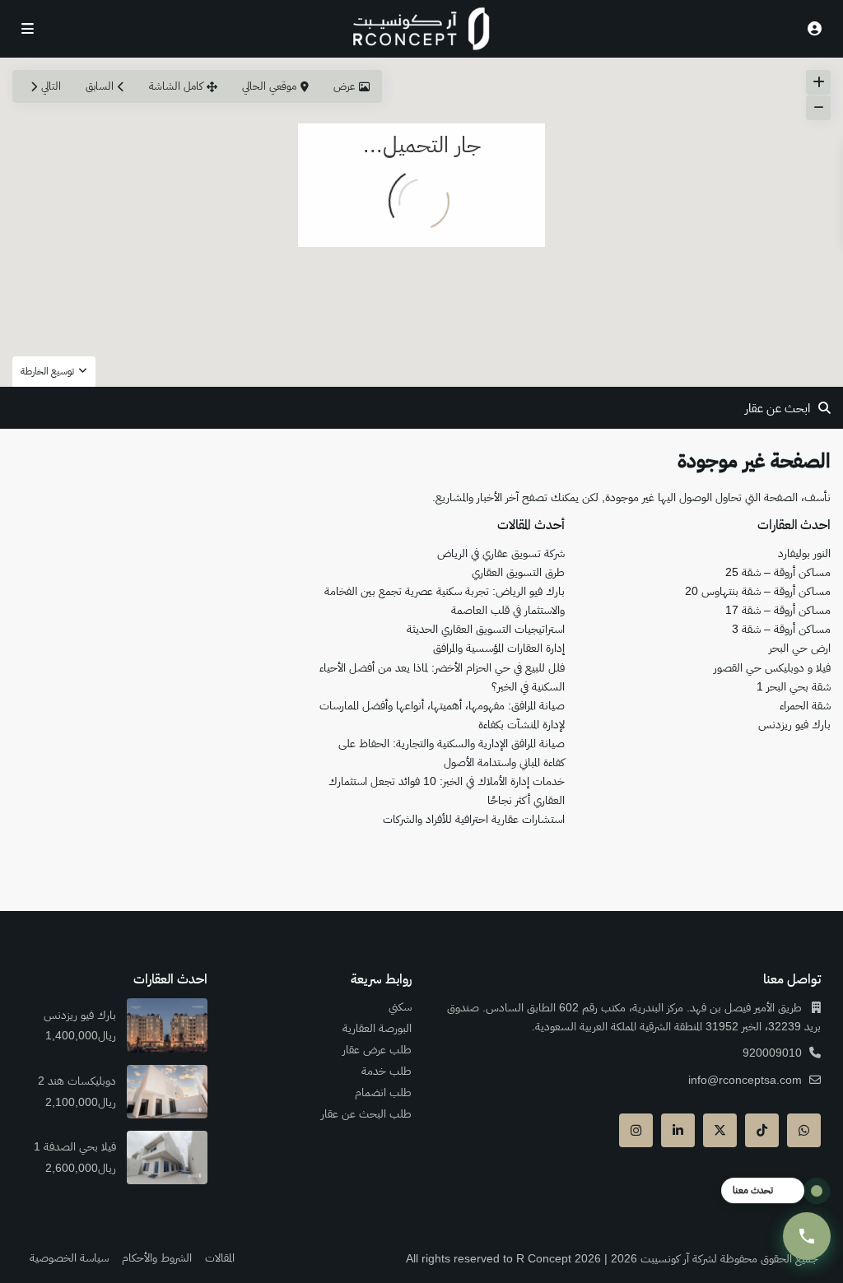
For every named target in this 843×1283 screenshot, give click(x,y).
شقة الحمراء (805, 705)
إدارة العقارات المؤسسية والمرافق (499, 647)
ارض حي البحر (800, 647)
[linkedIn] (678, 1130)
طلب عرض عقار (377, 1049)
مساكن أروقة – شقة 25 (778, 572)
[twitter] (720, 1130)
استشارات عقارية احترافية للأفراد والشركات (474, 818)
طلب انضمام (383, 1092)
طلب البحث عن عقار (366, 1113)
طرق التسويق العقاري (518, 572)
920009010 (772, 1052)
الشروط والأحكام (157, 1257)
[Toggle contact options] (807, 1236)
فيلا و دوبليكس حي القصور (772, 667)
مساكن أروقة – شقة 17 (778, 609)
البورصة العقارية (377, 1027)
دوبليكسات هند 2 (75, 1080)
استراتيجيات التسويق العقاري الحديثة (486, 628)
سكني (400, 1006)
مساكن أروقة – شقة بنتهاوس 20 (758, 590)
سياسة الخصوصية (69, 1257)
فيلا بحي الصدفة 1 (73, 1146)
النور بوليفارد (804, 553)
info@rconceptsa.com (745, 1079)
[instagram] (636, 1130)
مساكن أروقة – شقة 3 (781, 628)
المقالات (220, 1257)
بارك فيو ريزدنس (794, 724)
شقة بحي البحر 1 (794, 686)
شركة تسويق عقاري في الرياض (501, 553)
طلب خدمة (386, 1070)
